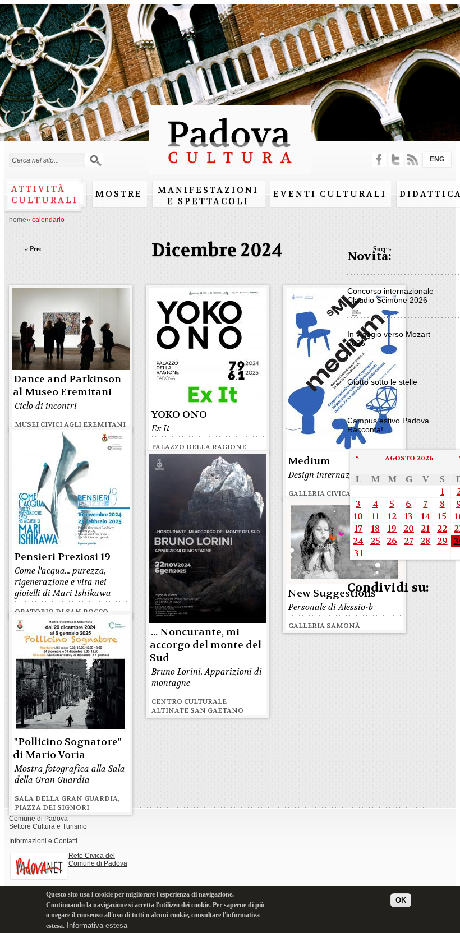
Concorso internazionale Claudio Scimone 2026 (390, 295)
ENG (437, 159)
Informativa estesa (97, 925)
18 (375, 528)
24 (358, 541)
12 (392, 516)
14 (425, 516)
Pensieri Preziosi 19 (62, 557)
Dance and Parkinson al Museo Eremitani (67, 386)
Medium (309, 461)
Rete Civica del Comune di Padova (97, 859)
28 (425, 541)
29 (442, 541)
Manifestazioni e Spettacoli (208, 195)
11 (375, 516)
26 (392, 541)
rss (413, 160)
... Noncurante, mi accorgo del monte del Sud (205, 645)
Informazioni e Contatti (43, 841)
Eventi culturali (330, 194)
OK (400, 900)
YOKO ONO (179, 414)
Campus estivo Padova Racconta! (388, 425)
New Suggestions (332, 593)
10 (358, 516)
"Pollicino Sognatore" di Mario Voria (67, 748)
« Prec (33, 249)
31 (358, 553)
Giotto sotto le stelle (382, 381)
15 (442, 516)
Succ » (382, 249)
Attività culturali (44, 194)
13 (408, 516)
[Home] (230, 168)
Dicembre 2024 (216, 250)
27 (408, 541)
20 (408, 528)
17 (358, 528)
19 (392, 528)
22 (442, 528)
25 (375, 541)
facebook (379, 160)
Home (17, 220)
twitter (396, 160)
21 (425, 528)
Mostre (118, 194)
